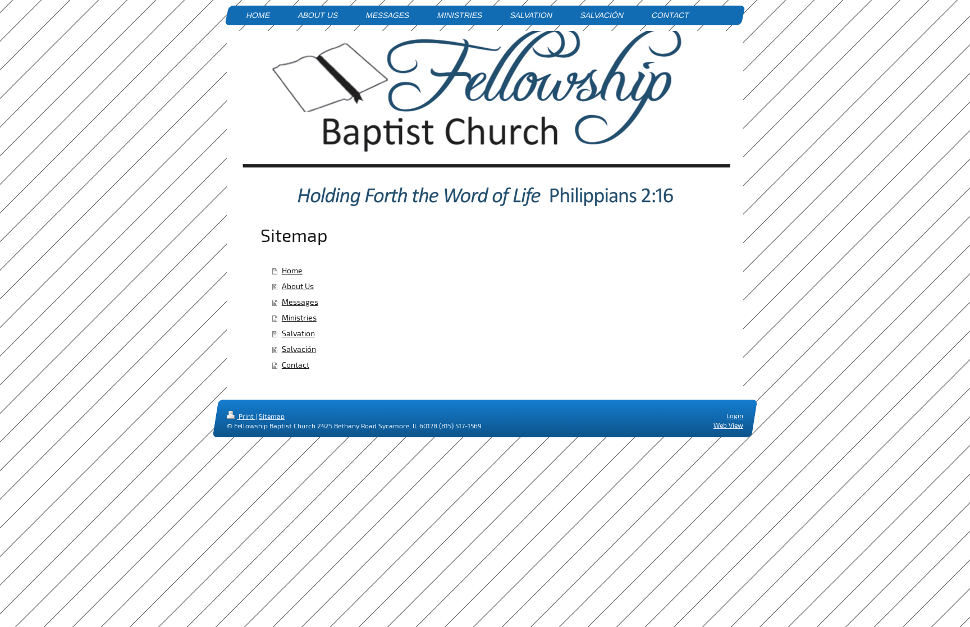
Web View (728, 425)
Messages (300, 301)
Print (246, 416)
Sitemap (272, 416)
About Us (298, 286)
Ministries (299, 317)
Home (292, 270)
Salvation (298, 333)
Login (734, 415)
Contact (295, 364)
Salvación (299, 349)
